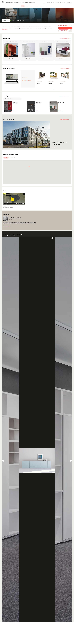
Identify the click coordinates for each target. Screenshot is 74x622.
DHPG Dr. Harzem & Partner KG (59, 143)
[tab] (23, 6)
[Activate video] (14, 199)
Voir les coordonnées (63, 25)
